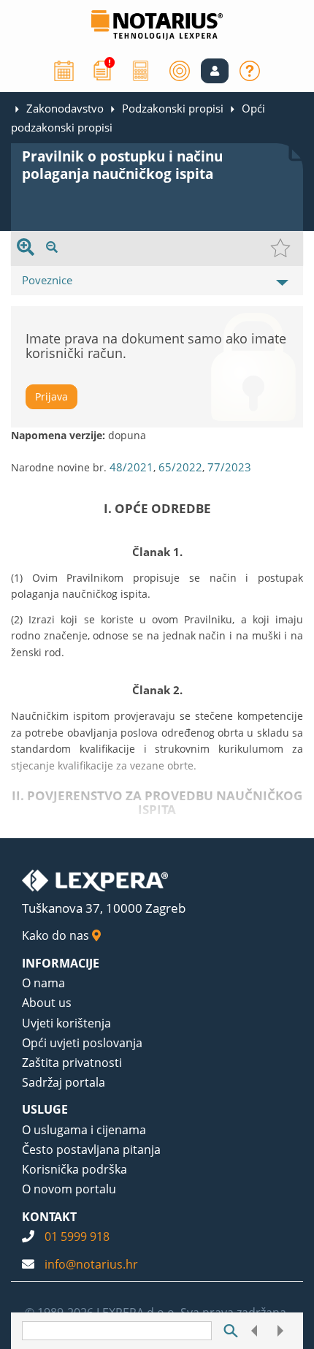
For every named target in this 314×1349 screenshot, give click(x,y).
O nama (43, 983)
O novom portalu (69, 1189)
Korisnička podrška (74, 1169)
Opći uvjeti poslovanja (82, 1043)
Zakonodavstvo (65, 108)
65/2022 (180, 467)
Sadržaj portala (63, 1082)
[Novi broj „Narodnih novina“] (102, 69)
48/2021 (131, 467)
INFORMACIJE (60, 963)
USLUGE (45, 1109)
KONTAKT (49, 1217)
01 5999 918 (77, 1236)
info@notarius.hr (91, 1264)
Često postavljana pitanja (91, 1149)
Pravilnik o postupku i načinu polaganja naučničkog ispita (122, 165)
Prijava (51, 396)
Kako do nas (57, 935)
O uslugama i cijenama (84, 1130)
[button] (215, 70)
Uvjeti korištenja (66, 1023)
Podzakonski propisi (172, 108)
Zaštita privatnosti (72, 1062)
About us (47, 1003)
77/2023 (229, 467)
